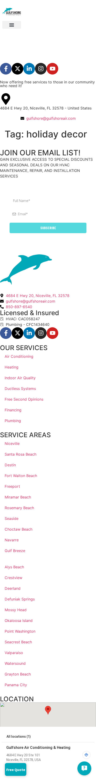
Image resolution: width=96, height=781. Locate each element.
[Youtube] (52, 69)
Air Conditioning (19, 356)
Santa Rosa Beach (20, 454)
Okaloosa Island (19, 620)
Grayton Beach (18, 674)
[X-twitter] (17, 69)
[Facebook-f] (6, 69)
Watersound (15, 663)
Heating (11, 367)
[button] (11, 25)
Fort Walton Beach (21, 475)
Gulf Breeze (15, 550)
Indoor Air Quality (20, 377)
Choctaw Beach (18, 529)
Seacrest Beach (18, 642)
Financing (13, 410)
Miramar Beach (18, 497)
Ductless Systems (20, 388)
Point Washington (20, 631)
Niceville (12, 443)
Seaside (11, 518)
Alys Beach (14, 567)
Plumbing (13, 420)
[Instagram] (41, 69)
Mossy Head (16, 609)
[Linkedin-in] (29, 69)
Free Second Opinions (24, 399)
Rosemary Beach (19, 507)
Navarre (12, 540)
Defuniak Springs (20, 599)
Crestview (13, 577)
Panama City (16, 684)
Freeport (12, 486)
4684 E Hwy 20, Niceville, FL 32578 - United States (46, 108)
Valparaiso (14, 652)
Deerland (13, 588)
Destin (10, 465)
